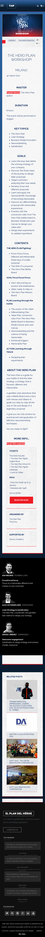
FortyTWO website (16, 444)
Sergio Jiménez (22, 899)
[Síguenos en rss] (12, 913)
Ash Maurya (22, 853)
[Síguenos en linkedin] (28, 913)
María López (22, 885)
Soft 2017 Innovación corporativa (19, 788)
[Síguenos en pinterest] (17, 913)
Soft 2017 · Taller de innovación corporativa (21, 762)
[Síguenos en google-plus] (23, 913)
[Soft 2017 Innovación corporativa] (22, 775)
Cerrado (12, 40)
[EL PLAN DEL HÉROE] (11, 5)
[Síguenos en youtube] (33, 913)
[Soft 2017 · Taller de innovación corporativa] (22, 748)
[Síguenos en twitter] (7, 913)
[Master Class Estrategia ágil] (22, 722)
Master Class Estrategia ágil (21, 735)
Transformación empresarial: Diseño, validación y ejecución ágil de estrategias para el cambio (21, 706)
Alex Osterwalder (22, 867)
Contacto (12, 830)
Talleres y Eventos (26, 40)
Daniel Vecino (13, 92)
